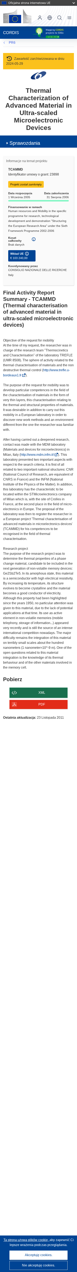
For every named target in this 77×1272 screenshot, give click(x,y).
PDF (41, 704)
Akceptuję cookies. (38, 1255)
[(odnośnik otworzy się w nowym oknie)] (17, 16)
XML (41, 692)
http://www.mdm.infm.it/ (38, 454)
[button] (49, 17)
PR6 (12, 42)
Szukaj (59, 17)
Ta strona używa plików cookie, (26, 1240)
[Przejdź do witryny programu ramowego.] (38, 75)
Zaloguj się (39, 17)
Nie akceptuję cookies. (38, 1265)
